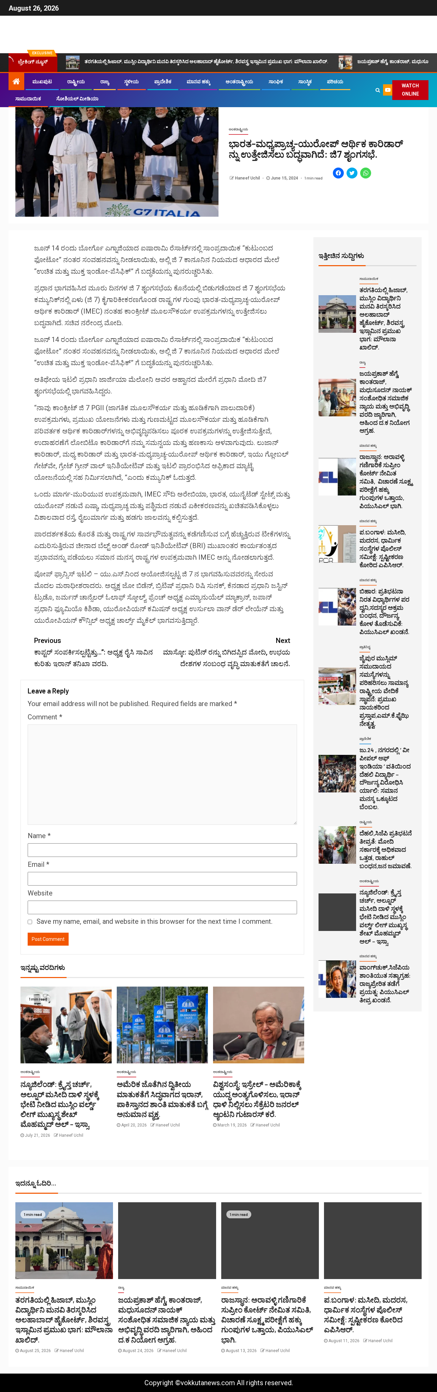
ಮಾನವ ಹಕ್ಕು (198, 81)
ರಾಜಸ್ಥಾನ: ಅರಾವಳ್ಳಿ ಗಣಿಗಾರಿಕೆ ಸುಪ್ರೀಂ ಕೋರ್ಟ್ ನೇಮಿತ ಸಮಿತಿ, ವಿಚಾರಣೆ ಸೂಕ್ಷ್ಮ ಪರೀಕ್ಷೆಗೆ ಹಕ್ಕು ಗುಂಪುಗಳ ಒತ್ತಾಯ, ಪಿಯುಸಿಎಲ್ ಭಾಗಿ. (386, 481)
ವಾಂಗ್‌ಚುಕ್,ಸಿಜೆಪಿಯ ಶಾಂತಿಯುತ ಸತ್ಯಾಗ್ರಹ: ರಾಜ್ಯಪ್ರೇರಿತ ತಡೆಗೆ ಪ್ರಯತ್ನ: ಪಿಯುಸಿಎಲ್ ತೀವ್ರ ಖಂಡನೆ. (385, 983)
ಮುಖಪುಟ (42, 81)
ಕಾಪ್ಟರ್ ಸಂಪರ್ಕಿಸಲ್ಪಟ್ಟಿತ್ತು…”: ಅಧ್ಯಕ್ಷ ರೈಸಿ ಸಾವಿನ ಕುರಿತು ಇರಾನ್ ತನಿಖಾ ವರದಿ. (93, 652)
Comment (45, 717)
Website (40, 893)
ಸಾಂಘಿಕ (276, 81)
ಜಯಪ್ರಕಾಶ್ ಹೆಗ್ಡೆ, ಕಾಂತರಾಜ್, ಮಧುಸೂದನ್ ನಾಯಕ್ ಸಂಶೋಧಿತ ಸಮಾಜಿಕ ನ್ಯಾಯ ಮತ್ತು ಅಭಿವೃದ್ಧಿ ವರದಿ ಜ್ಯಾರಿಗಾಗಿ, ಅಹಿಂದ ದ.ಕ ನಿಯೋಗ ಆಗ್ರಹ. (166, 1319)
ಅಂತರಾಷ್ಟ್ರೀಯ (239, 81)
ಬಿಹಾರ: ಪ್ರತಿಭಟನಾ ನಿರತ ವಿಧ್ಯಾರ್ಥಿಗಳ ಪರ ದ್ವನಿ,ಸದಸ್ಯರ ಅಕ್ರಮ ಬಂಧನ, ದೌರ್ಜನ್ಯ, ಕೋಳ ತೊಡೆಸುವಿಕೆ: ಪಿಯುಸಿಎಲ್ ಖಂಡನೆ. (384, 611)
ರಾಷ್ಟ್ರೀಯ (76, 81)
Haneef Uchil (248, 178)
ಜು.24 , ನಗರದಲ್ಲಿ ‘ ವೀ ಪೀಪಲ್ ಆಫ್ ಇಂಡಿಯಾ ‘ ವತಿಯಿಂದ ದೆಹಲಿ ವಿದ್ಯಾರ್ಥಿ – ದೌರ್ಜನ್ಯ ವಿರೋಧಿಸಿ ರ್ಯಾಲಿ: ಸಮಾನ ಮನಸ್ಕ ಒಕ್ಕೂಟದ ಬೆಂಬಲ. (385, 778)
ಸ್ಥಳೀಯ (131, 81)
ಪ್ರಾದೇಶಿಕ (162, 81)
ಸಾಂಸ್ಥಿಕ (305, 81)
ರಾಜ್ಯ (104, 81)
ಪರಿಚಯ (335, 81)
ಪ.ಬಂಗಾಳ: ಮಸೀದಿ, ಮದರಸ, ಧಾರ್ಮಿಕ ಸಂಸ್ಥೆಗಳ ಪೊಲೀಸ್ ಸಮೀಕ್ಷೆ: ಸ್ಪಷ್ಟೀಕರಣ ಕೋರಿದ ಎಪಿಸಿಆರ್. (383, 548)
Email (38, 864)
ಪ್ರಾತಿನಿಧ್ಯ (365, 647)
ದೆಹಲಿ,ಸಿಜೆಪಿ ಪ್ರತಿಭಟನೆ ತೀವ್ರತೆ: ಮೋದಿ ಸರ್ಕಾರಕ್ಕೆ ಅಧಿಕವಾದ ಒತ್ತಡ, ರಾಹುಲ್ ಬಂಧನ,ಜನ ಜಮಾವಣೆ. (386, 849)
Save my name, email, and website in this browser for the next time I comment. (154, 921)
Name (39, 836)
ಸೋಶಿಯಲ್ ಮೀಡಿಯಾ (77, 98)
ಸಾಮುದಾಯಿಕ (28, 98)
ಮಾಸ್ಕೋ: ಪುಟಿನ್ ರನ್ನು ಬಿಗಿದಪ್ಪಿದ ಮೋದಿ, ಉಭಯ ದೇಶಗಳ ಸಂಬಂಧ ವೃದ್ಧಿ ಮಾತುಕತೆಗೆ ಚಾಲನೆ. (226, 652)
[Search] (377, 90)
